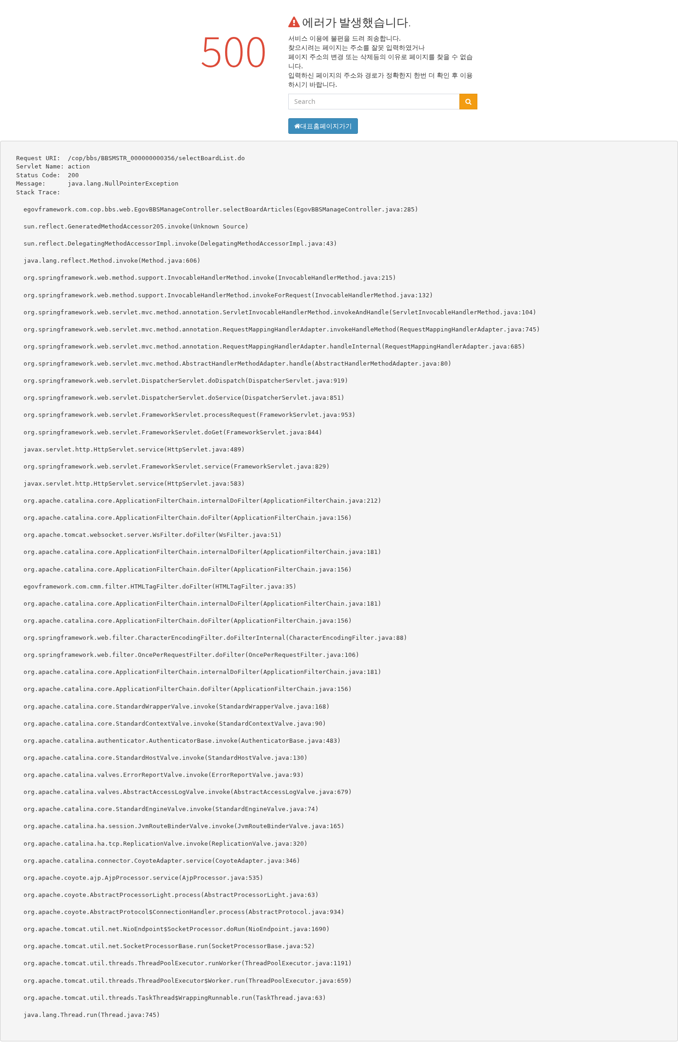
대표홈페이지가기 (326, 125)
